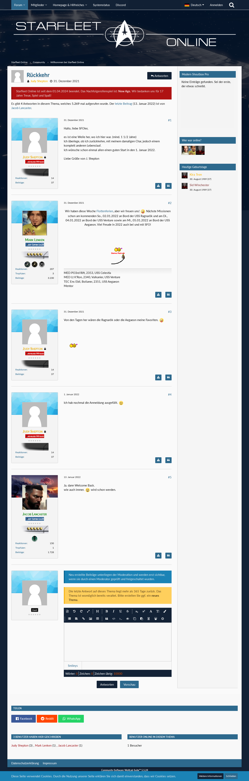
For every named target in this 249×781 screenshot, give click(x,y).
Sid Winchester (199, 185)
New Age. (124, 91)
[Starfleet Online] (124, 34)
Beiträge (19, 182)
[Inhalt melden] (158, 186)
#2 (170, 203)
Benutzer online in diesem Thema (152, 736)
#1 (170, 120)
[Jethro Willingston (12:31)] (186, 150)
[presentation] (117, 642)
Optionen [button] (225, 84)
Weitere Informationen (210, 776)
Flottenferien (104, 211)
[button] (194, 5)
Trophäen (20, 273)
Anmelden (216, 5)
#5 (170, 477)
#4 (170, 394)
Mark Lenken (43, 745)
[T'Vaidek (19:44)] (200, 150)
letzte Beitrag (123, 103)
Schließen (231, 776)
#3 (170, 311)
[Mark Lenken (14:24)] (193, 150)
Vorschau (129, 684)
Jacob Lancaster (21, 108)
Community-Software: (124, 770)
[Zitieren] (168, 186)
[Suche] (232, 5)
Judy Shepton (19, 745)
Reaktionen (21, 178)
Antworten (107, 684)
